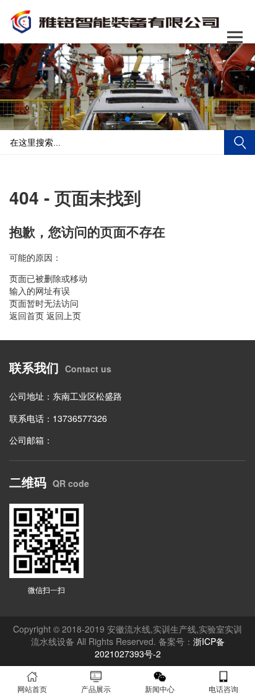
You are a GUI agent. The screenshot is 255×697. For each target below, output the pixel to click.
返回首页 (26, 315)
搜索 (239, 142)
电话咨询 (223, 688)
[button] (127, 118)
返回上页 (63, 315)
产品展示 (96, 688)
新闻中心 (160, 688)
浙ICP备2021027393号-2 (160, 647)
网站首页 (32, 688)
